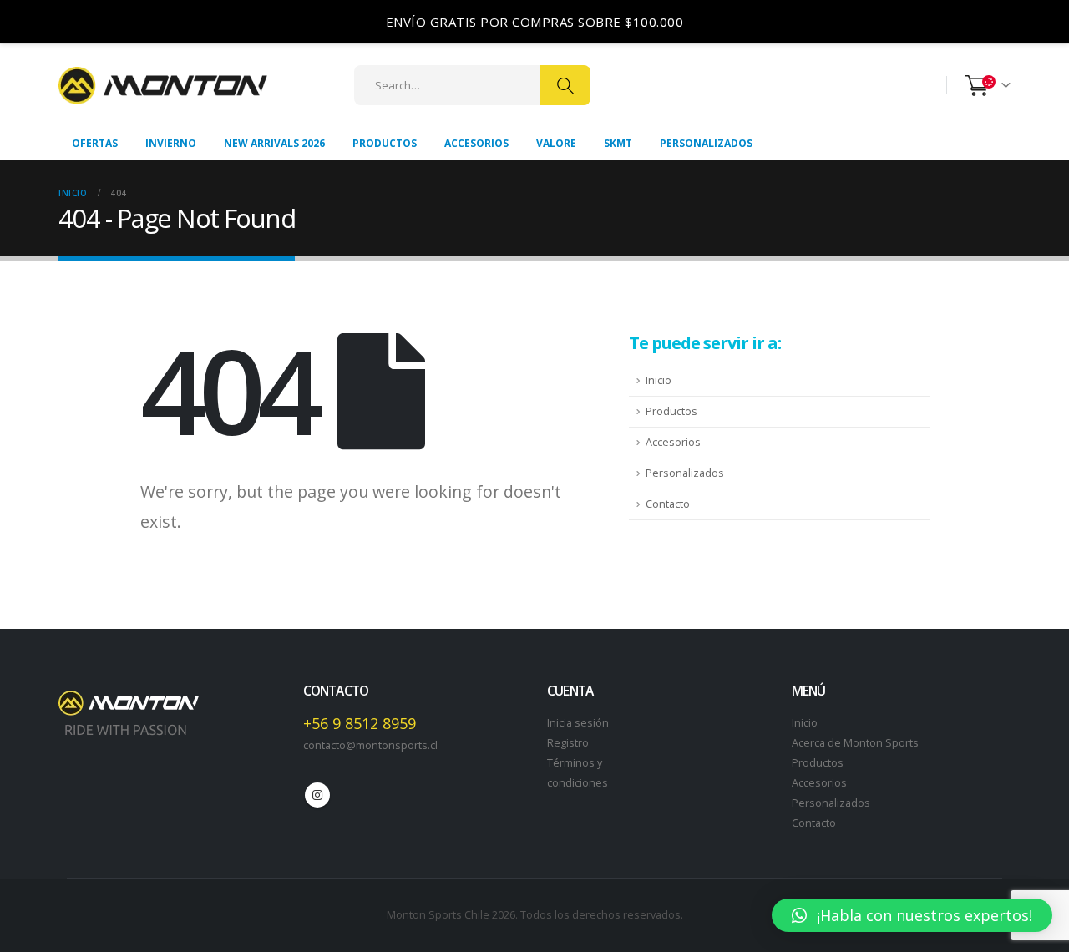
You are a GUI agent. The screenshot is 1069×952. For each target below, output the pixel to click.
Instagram (317, 795)
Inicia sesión (578, 723)
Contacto (668, 504)
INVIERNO (170, 143)
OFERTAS (95, 143)
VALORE (556, 143)
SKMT (618, 143)
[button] (912, 915)
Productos (384, 143)
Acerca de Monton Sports (855, 743)
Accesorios (476, 143)
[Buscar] (565, 85)
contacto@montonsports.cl (370, 745)
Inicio (658, 380)
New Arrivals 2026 (274, 143)
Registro (568, 743)
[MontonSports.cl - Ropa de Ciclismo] (162, 85)
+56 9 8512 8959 (359, 723)
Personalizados (706, 143)
